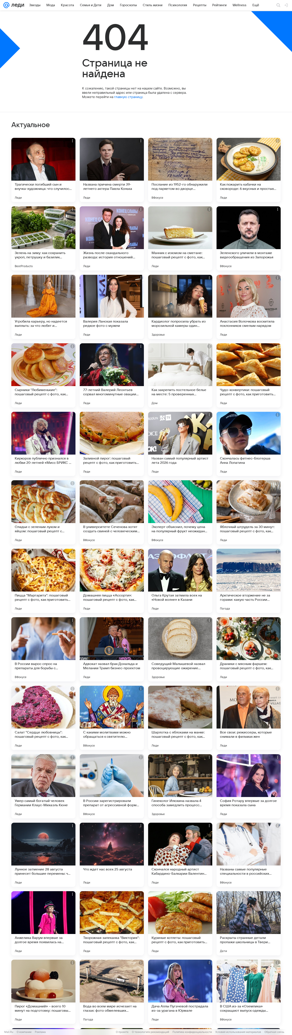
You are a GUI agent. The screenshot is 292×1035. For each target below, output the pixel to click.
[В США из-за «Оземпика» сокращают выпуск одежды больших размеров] (249, 992)
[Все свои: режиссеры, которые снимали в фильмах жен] (249, 718)
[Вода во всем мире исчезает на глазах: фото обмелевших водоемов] (112, 992)
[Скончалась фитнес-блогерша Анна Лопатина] (249, 444)
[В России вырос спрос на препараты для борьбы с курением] (43, 649)
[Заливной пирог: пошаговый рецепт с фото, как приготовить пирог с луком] (112, 444)
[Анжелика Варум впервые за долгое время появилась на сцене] (43, 923)
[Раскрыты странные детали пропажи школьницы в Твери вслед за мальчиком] (249, 923)
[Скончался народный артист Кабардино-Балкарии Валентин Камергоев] (180, 855)
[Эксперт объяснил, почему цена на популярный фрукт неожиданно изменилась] (180, 512)
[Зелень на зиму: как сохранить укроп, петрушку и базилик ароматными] (43, 238)
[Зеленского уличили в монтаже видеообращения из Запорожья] (249, 238)
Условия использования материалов (238, 1032)
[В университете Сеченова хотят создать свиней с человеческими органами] (112, 512)
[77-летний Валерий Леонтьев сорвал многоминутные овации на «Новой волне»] (112, 375)
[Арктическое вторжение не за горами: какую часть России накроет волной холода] (249, 581)
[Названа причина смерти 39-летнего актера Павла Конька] (112, 170)
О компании (24, 1032)
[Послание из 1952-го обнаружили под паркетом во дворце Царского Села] (180, 170)
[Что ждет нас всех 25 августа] (112, 855)
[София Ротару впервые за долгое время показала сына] (249, 786)
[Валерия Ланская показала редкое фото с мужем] (112, 307)
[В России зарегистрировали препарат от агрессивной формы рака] (112, 786)
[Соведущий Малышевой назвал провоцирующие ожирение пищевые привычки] (180, 649)
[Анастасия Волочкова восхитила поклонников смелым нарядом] (249, 307)
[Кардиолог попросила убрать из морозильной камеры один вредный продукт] (180, 307)
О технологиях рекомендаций (150, 1032)
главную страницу (128, 97)
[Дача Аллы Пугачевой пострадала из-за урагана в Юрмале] (180, 992)
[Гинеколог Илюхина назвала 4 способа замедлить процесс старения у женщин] (180, 786)
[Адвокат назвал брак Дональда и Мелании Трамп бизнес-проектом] (112, 649)
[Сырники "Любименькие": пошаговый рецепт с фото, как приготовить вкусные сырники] (43, 375)
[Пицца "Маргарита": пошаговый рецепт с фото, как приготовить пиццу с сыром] (43, 581)
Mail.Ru (8, 1032)
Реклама (40, 1032)
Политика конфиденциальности (192, 1032)
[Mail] (6, 5)
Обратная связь (274, 1032)
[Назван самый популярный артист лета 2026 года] (180, 444)
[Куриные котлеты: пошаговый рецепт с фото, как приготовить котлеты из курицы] (180, 923)
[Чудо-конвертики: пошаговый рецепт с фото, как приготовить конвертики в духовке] (249, 375)
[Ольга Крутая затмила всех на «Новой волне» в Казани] (180, 581)
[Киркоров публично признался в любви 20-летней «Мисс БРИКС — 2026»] (43, 444)
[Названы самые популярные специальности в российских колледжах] (249, 855)
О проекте (122, 1032)
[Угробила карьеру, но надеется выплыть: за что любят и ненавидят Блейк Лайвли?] (43, 307)
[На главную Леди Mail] (16, 5)
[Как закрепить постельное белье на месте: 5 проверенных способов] (180, 375)
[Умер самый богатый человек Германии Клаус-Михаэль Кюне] (43, 786)
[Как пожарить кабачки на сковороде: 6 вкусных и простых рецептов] (249, 170)
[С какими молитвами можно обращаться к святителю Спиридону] (112, 718)
